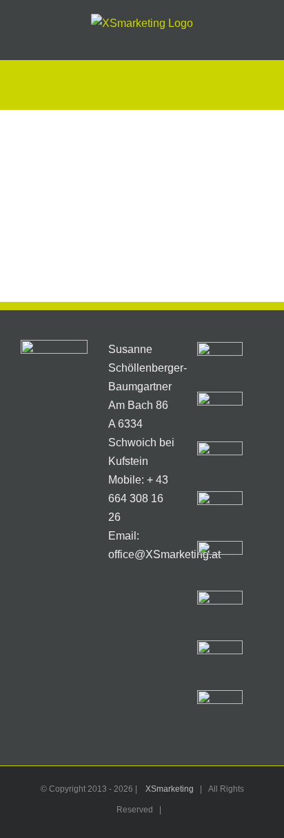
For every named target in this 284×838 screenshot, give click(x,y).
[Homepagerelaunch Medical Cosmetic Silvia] (220, 613)
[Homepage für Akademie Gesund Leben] (220, 663)
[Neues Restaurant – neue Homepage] (220, 414)
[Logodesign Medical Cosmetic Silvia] (220, 514)
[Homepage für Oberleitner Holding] (220, 365)
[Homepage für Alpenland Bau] (220, 464)
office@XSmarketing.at (164, 554)
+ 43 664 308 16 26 (138, 498)
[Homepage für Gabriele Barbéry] (220, 713)
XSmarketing (169, 789)
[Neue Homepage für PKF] (220, 564)
